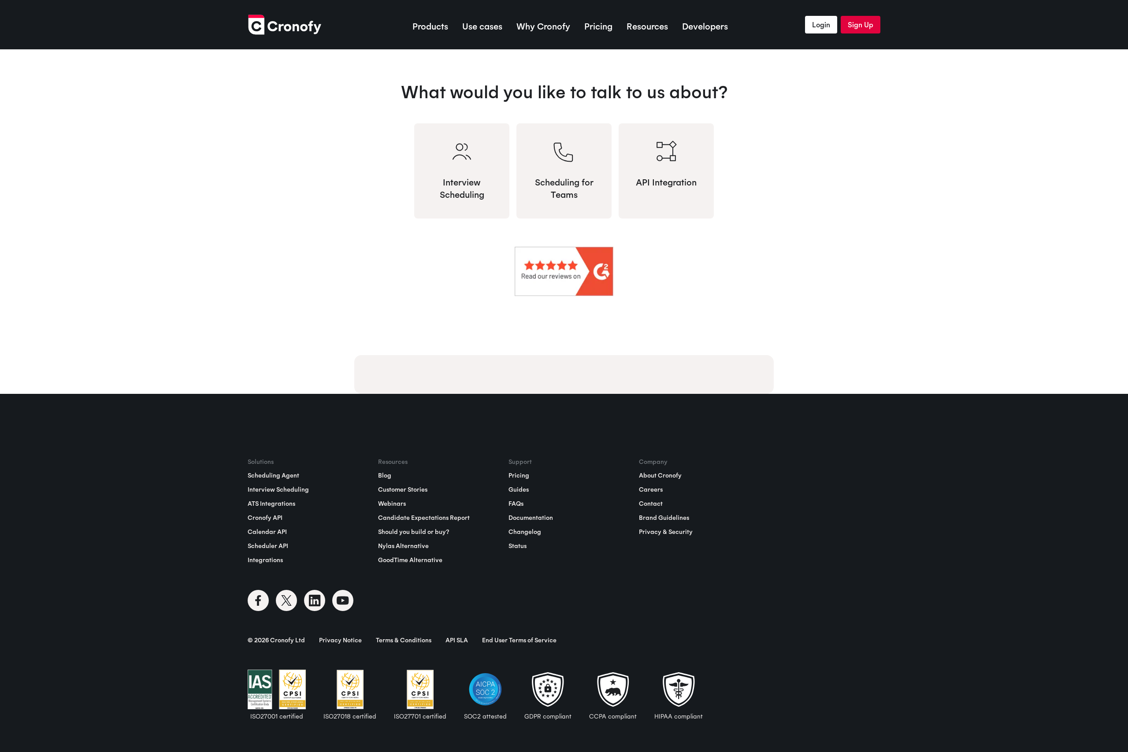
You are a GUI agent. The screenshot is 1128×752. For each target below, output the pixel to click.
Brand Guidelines (664, 517)
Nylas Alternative (403, 545)
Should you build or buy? (413, 531)
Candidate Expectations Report (424, 517)
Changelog (524, 531)
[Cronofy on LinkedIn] (314, 600)
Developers (705, 26)
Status (517, 545)
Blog (384, 475)
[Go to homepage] (284, 24)
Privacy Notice (340, 640)
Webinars (392, 503)
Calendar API (267, 531)
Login (821, 25)
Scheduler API (268, 545)
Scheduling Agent (273, 475)
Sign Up (860, 25)
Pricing (598, 26)
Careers (651, 489)
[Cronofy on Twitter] (286, 600)
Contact (651, 503)
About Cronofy (660, 475)
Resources (647, 26)
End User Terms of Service (519, 640)
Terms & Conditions (403, 640)
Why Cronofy (543, 26)
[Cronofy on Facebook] (258, 600)
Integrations (265, 559)
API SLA (456, 640)
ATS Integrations (271, 503)
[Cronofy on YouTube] (342, 600)
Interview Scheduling (278, 489)
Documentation (530, 517)
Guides (518, 489)
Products (430, 26)
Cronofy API (265, 517)
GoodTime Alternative (410, 559)
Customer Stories (402, 489)
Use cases (482, 26)
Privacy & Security (666, 531)
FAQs (515, 503)
